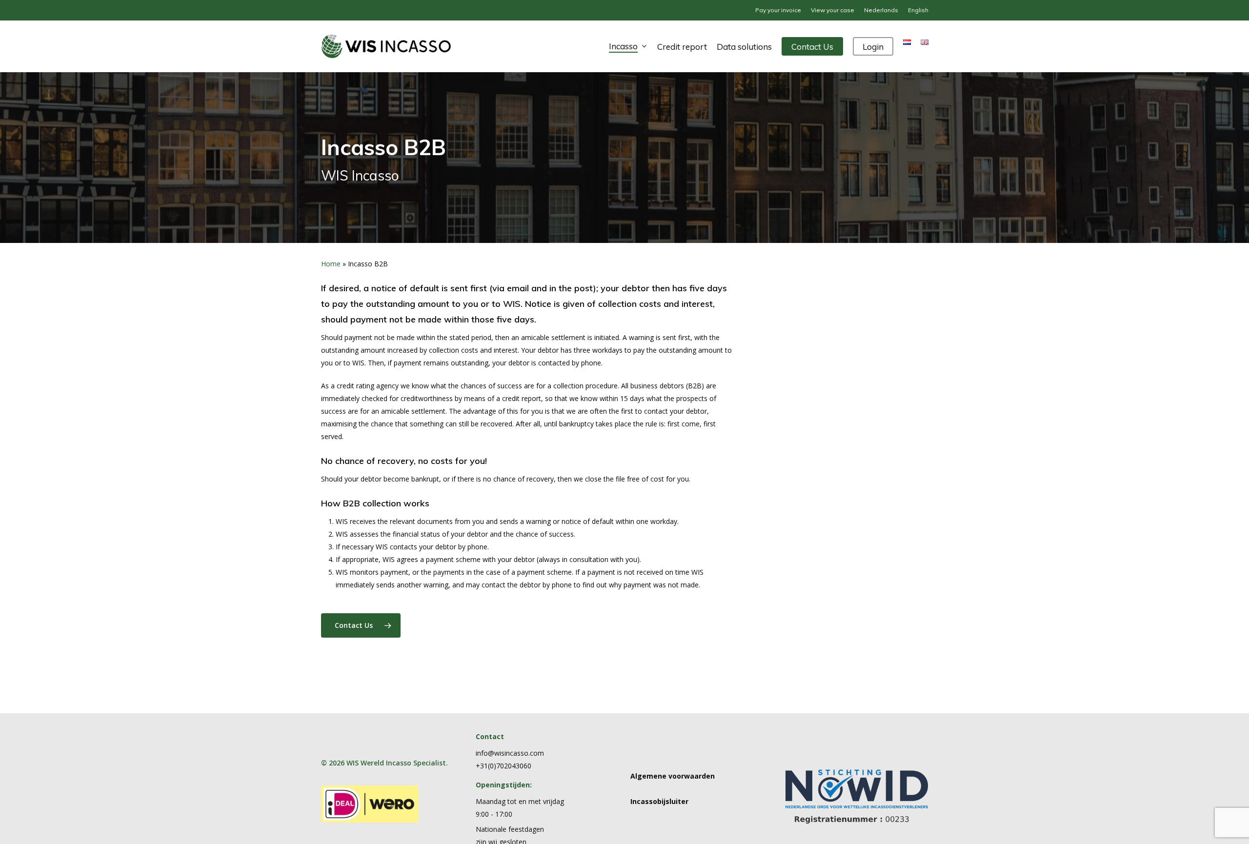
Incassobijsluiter (659, 801)
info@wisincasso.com (510, 753)
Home (331, 263)
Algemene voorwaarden (672, 776)
